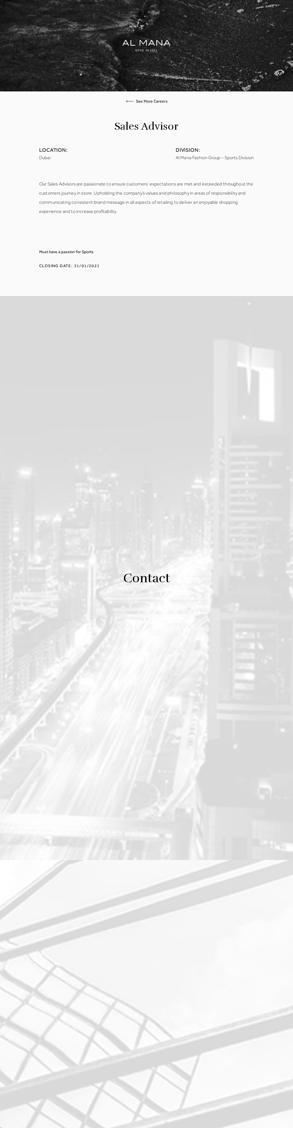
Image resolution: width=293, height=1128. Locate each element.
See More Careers (152, 101)
